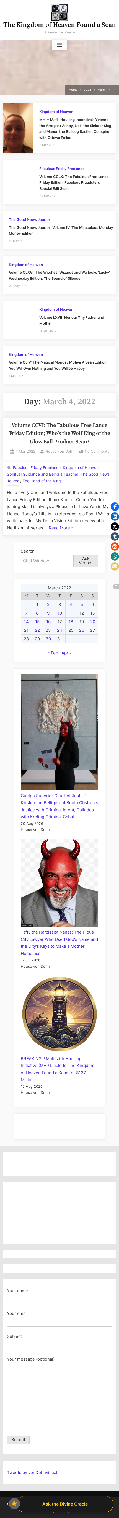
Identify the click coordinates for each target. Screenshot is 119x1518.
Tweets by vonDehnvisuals (33, 1472)
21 (26, 630)
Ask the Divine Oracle (65, 1504)
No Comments (97, 452)
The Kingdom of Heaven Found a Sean (59, 25)
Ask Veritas (85, 560)
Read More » (61, 528)
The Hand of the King (41, 480)
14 (26, 621)
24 (59, 630)
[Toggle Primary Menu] (59, 45)
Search (28, 551)
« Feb (53, 653)
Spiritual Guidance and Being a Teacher (42, 474)
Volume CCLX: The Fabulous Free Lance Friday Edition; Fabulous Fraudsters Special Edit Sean (74, 183)
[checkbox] (14, 1503)
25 (70, 630)
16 (48, 621)
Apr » (66, 653)
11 (71, 613)
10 (60, 613)
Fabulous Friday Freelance (62, 169)
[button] (115, 506)
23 (48, 630)
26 (81, 630)
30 (48, 638)
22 (37, 630)
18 (71, 621)
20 (92, 621)
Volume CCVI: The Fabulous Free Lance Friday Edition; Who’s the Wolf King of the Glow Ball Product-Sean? (59, 433)
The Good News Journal (29, 219)
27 (92, 630)
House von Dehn (59, 451)
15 (37, 621)
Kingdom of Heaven (56, 112)
